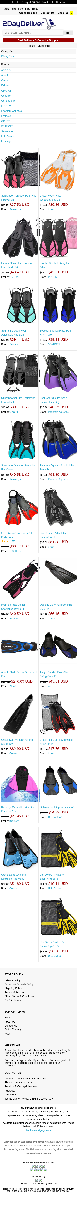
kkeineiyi (6, 141)
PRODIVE (6, 106)
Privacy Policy (12, 980)
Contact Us (47, 13)
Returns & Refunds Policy (19, 984)
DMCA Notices (13, 1000)
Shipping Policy (14, 988)
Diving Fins (7, 56)
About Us (17, 9)
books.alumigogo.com (38, 1130)
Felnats (5, 85)
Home (6, 9)
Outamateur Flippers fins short (57, 807)
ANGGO (6, 70)
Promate (6, 116)
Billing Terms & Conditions (19, 996)
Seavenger (7, 131)
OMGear (6, 90)
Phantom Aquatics (11, 111)
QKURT (5, 121)
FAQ (27, 9)
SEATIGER (7, 126)
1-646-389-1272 (22, 1082)
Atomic (5, 75)
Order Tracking (28, 13)
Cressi (4, 80)
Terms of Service (14, 992)
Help (35, 9)
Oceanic (6, 95)
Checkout (63, 13)
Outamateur (8, 100)
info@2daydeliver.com (25, 1086)
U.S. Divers (7, 136)
